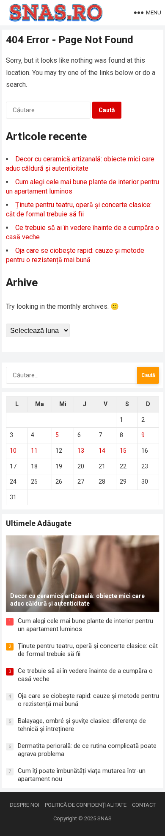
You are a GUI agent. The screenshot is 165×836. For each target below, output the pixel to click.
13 (80, 450)
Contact (144, 805)
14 (102, 450)
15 (123, 450)
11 (34, 450)
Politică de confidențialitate (85, 805)
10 (13, 450)
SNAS (104, 818)
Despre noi (24, 805)
